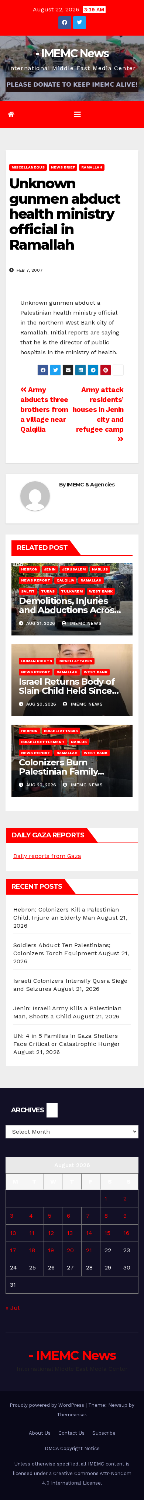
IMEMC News (85, 623)
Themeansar (71, 1414)
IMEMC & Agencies (91, 484)
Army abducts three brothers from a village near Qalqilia (44, 409)
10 (13, 1232)
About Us (40, 1433)
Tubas (48, 591)
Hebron (29, 569)
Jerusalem (74, 569)
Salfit (28, 591)
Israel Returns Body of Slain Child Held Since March (67, 690)
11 (31, 1232)
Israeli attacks (75, 661)
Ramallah (91, 167)
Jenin (50, 569)
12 (51, 1232)
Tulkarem (72, 591)
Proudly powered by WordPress (48, 1405)
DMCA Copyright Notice (72, 1448)
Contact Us (71, 1433)
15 (107, 1232)
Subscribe (104, 1433)
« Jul (12, 1307)
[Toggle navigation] (77, 115)
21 (89, 1250)
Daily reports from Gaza (47, 855)
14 (89, 1232)
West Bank (101, 591)
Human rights (36, 661)
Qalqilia (65, 580)
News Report (35, 580)
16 (126, 1232)
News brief (63, 167)
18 (32, 1250)
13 (70, 1232)
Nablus (100, 569)
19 (51, 1250)
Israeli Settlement (43, 742)
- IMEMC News (72, 53)
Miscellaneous (28, 167)
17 (13, 1250)
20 (70, 1250)
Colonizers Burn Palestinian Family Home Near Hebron (61, 771)
